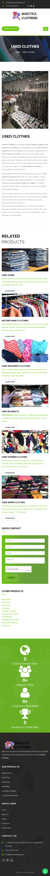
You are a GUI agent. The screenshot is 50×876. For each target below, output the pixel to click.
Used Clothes (29, 52)
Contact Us (6, 823)
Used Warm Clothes (13, 502)
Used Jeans (8, 275)
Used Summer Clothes (14, 457)
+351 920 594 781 (12, 6)
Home (17, 52)
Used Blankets (10, 411)
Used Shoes (6, 602)
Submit (11, 577)
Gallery (4, 819)
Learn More (10, 291)
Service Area (6, 828)
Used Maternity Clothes (16, 366)
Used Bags (6, 608)
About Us (5, 814)
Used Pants (6, 605)
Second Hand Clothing (15, 320)
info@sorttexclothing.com (15, 2)
